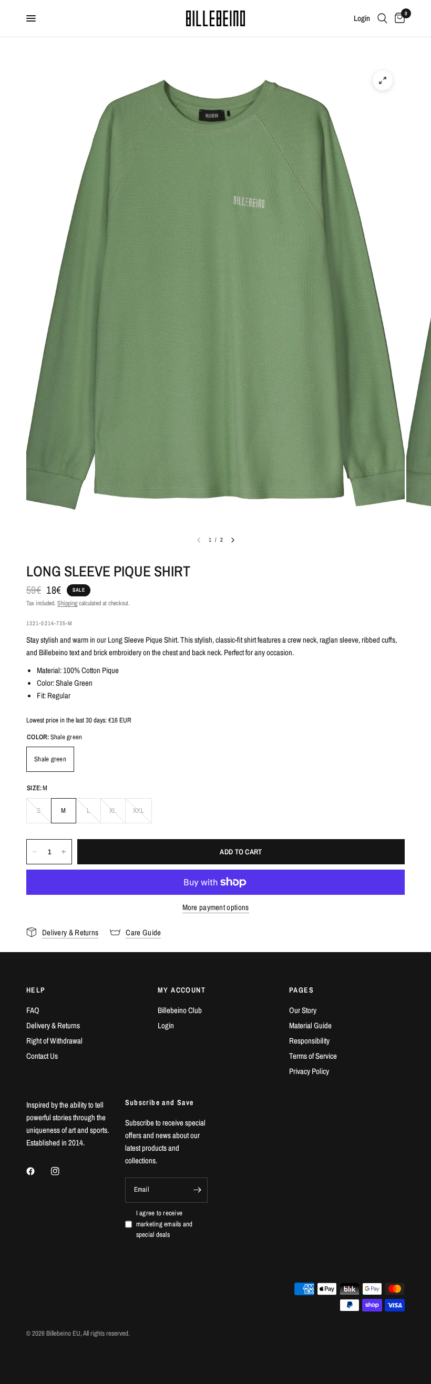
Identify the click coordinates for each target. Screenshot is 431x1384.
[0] (398, 18)
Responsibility (309, 1040)
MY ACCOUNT (182, 990)
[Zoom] (383, 80)
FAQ (32, 1010)
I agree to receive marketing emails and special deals (164, 1224)
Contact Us (42, 1055)
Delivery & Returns (53, 1025)
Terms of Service (313, 1055)
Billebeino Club (180, 1010)
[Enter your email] (197, 1190)
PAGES (301, 990)
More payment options (215, 907)
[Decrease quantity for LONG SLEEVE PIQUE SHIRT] (35, 852)
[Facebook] (37, 1171)
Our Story (302, 1010)
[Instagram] (62, 1171)
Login (166, 1025)
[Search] (382, 18)
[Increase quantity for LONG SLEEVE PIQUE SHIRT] (63, 852)
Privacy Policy (309, 1071)
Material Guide (310, 1025)
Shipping (67, 603)
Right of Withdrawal (54, 1040)
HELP (36, 990)
